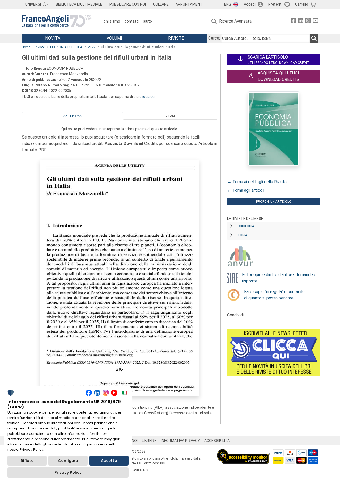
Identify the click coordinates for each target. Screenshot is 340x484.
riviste (40, 47)
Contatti (132, 21)
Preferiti (275, 4)
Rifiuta (27, 460)
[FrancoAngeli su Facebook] (293, 21)
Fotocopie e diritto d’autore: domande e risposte (279, 277)
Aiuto (147, 21)
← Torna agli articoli (245, 190)
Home (26, 47)
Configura (68, 460)
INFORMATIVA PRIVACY (180, 441)
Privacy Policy (68, 472)
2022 (91, 47)
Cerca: (214, 38)
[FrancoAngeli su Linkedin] (300, 21)
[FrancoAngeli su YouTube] (315, 21)
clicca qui (147, 96)
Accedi (250, 4)
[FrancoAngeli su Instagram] (308, 21)
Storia (241, 235)
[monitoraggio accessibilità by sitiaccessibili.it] (243, 452)
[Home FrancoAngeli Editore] (57, 21)
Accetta (109, 460)
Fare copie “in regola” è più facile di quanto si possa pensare (274, 295)
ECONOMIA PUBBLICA (66, 47)
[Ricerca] (314, 38)
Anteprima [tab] (72, 116)
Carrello (301, 4)
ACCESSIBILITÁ (217, 441)
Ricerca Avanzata (235, 21)
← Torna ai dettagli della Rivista (257, 181)
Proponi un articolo (273, 201)
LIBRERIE (149, 441)
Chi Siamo (112, 21)
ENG (227, 4)
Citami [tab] (170, 116)
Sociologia (245, 226)
